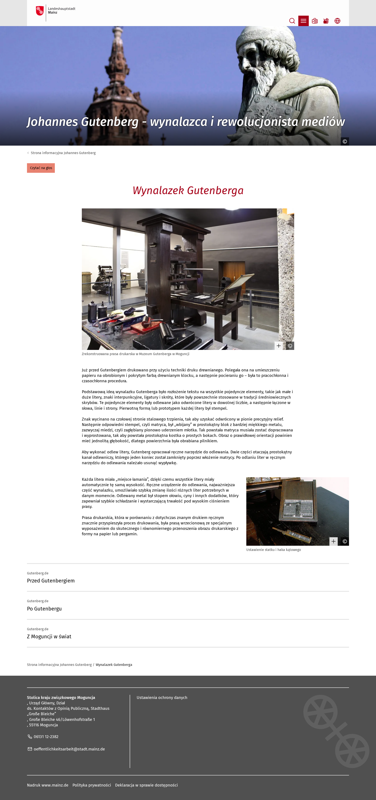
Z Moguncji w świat (49, 637)
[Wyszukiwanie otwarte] (292, 21)
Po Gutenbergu (44, 609)
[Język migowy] (326, 21)
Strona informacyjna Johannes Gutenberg (63, 153)
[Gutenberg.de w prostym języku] (315, 21)
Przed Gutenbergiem (51, 581)
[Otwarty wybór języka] (337, 21)
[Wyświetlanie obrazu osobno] (277, 346)
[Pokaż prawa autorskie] (344, 141)
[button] (41, 168)
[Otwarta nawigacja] (303, 21)
